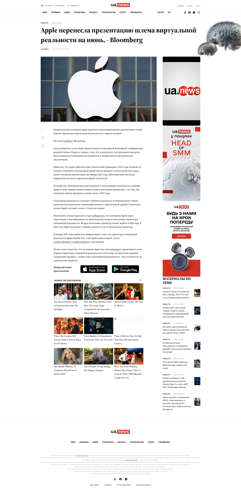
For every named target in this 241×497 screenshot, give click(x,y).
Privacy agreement (124, 485)
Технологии (108, 12)
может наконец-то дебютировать (71, 241)
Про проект (94, 485)
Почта (160, 12)
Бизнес (93, 12)
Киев (67, 12)
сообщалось (97, 215)
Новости (44, 23)
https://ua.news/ (83, 455)
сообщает (68, 140)
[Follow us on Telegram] (194, 12)
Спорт (122, 12)
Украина (55, 12)
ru (169, 12)
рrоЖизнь (136, 12)
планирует (116, 249)
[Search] (198, 12)
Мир (45, 12)
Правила (108, 485)
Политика (79, 12)
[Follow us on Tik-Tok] (185, 12)
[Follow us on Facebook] (189, 12)
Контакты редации (143, 485)
